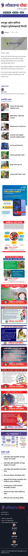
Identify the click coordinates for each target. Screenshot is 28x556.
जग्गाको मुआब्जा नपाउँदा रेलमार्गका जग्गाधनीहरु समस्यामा (13, 486)
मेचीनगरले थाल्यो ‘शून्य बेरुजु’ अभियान (14, 498)
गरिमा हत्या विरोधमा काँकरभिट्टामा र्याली (14, 475)
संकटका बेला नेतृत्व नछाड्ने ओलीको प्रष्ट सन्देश (16, 107)
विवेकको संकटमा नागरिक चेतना (18, 126)
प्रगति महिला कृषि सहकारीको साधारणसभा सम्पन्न (15, 470)
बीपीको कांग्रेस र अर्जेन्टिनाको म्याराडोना (17, 117)
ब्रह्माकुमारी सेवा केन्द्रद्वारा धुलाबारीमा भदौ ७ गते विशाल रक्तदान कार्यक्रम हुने (15, 480)
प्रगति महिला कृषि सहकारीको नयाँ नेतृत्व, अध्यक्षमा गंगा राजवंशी (14, 458)
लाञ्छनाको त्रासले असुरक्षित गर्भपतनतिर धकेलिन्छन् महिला (17, 136)
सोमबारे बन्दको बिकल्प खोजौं (17, 155)
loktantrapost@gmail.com (11, 522)
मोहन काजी (7, 32)
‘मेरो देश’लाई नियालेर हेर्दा (16, 145)
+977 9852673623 (9, 521)
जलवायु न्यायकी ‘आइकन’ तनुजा (17, 174)
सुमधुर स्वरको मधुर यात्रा (16, 165)
